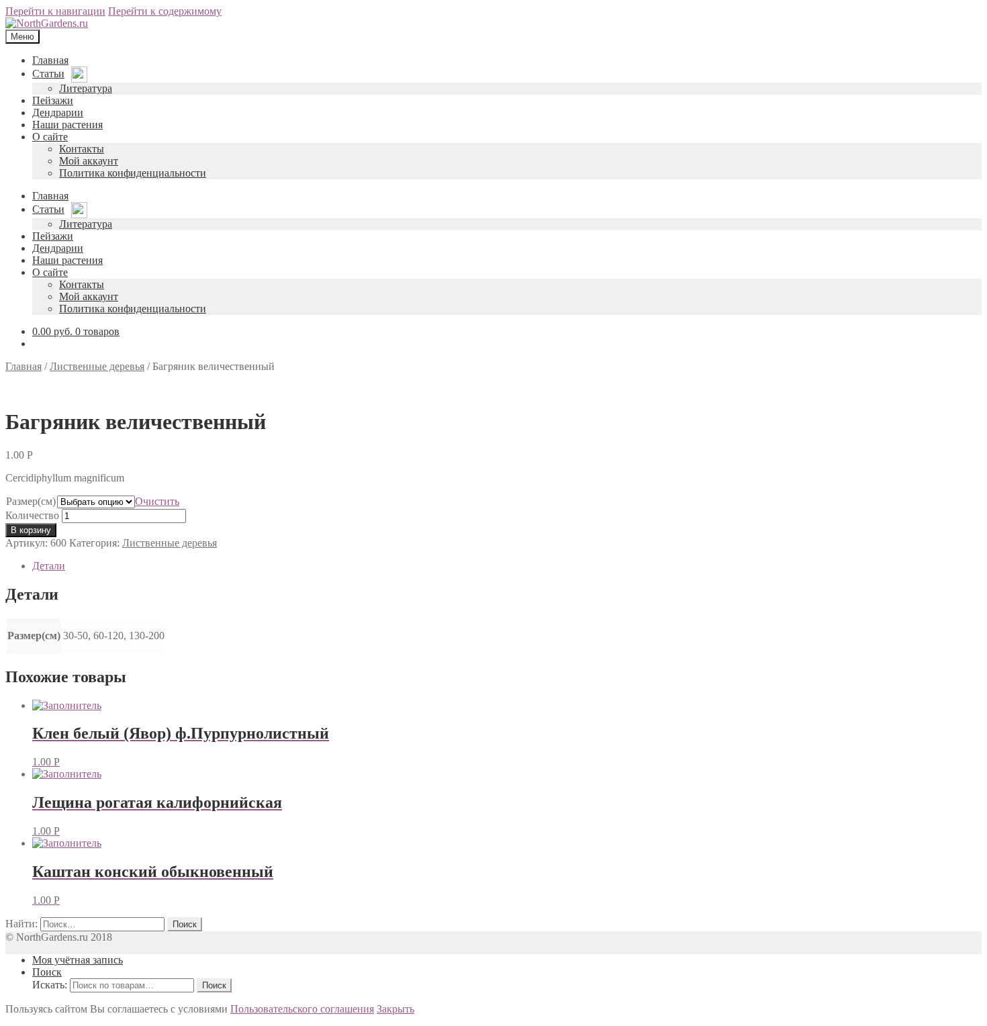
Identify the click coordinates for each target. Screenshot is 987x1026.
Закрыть (395, 1009)
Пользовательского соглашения (302, 1009)
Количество (32, 515)
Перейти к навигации (55, 11)
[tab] (507, 566)
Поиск (47, 972)
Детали (48, 565)
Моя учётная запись (77, 960)
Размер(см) (31, 501)
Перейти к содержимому (165, 11)
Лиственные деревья (97, 366)
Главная (23, 366)
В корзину (31, 530)
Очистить (157, 501)
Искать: (49, 984)
